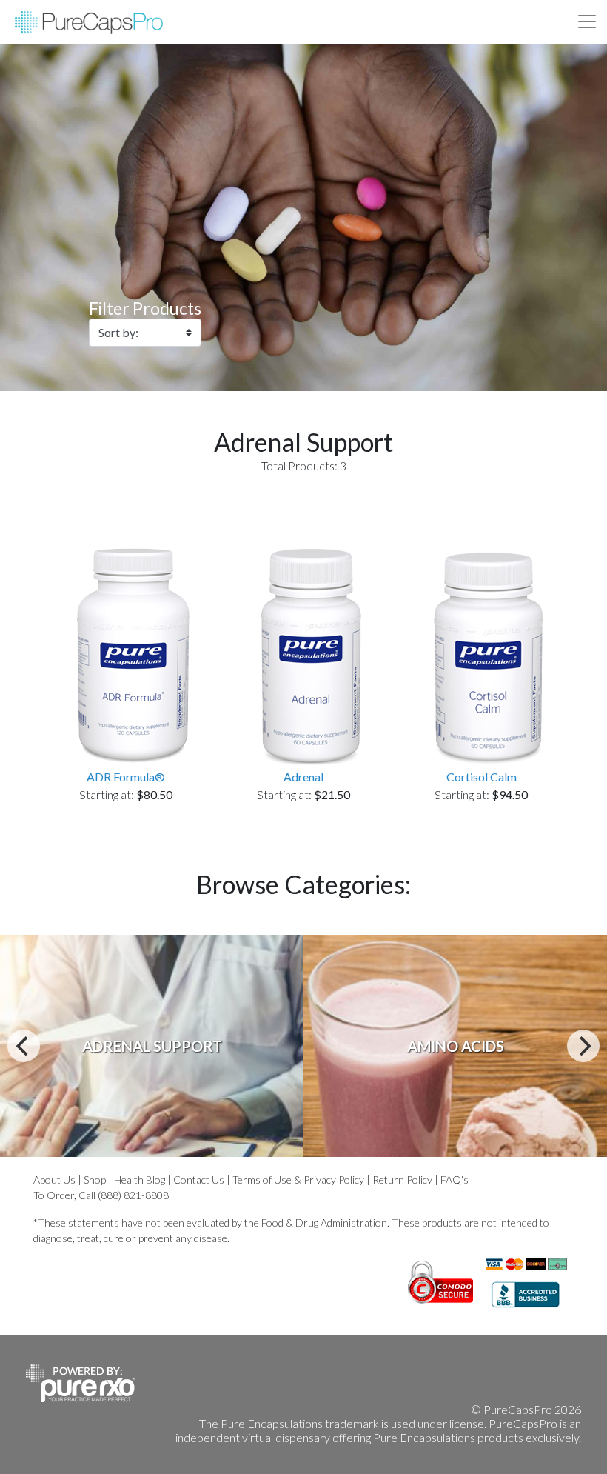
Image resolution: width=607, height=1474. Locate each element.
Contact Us (198, 1179)
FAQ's (454, 1179)
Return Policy (402, 1179)
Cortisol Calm (481, 777)
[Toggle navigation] (587, 21)
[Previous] (23, 1046)
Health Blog (139, 1179)
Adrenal (303, 777)
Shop (95, 1179)
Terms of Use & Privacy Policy (298, 1179)
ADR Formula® (126, 777)
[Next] (583, 1046)
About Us (54, 1179)
